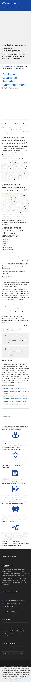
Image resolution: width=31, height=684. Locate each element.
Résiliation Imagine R (11, 609)
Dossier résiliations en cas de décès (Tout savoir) (15, 634)
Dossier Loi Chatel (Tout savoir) (14, 628)
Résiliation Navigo (10, 606)
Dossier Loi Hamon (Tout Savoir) (14, 631)
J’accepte (17, 680)
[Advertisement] (15, 27)
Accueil (4, 66)
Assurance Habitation (13, 66)
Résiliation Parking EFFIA (12, 603)
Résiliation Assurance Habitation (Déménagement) (14, 79)
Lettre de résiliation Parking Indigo (15, 600)
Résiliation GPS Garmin (12, 612)
